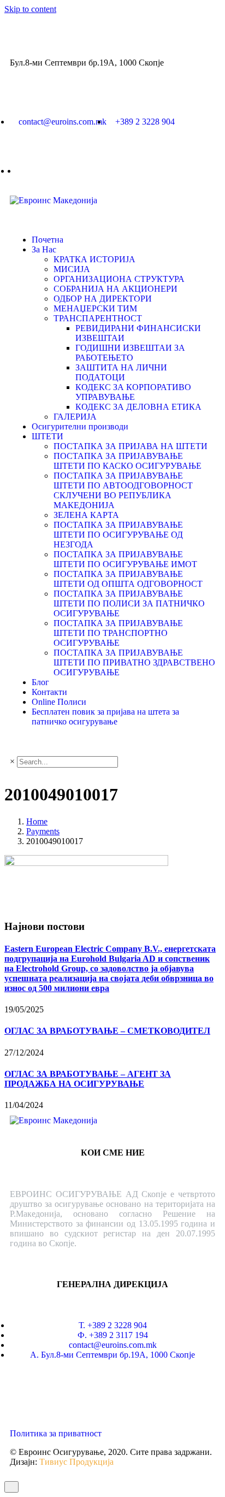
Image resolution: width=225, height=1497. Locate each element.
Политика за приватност (56, 1433)
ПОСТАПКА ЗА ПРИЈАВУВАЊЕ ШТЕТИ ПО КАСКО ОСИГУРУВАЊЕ (128, 460)
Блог (40, 682)
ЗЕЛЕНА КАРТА (86, 515)
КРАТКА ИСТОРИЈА (94, 259)
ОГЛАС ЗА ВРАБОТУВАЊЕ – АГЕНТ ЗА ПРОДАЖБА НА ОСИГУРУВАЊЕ (87, 1078)
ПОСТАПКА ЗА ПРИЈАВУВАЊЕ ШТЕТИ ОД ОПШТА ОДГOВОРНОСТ (128, 578)
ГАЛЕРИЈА (75, 416)
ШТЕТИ (47, 436)
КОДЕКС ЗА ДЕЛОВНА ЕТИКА (138, 406)
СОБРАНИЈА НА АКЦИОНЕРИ (115, 288)
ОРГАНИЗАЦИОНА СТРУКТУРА (119, 279)
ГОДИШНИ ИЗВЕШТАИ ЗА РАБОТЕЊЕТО (130, 352)
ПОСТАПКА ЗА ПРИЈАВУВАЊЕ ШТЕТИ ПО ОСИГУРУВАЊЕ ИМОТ (125, 559)
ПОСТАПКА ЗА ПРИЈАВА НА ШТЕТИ (131, 446)
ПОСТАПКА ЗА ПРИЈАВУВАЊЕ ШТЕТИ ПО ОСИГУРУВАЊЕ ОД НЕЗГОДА (118, 534)
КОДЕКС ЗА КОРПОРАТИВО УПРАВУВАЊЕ (133, 392)
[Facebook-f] (53, 1393)
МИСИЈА (72, 269)
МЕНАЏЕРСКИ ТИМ (95, 308)
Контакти (49, 692)
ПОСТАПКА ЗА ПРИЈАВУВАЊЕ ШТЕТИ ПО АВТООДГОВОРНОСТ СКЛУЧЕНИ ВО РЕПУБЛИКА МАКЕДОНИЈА (123, 490)
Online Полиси (59, 701)
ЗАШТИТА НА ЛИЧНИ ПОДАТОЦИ (121, 372)
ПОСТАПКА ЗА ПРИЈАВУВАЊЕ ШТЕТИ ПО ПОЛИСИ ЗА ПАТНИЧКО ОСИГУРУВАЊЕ (129, 603)
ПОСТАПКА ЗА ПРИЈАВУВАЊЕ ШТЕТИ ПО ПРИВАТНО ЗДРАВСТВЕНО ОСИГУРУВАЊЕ (134, 662)
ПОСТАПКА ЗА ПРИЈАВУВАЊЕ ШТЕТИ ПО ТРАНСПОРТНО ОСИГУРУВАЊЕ (118, 632)
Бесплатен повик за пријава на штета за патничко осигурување (105, 716)
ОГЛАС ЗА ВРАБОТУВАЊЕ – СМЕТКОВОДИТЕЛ (107, 1030)
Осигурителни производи (80, 426)
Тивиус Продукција (76, 1461)
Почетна (47, 239)
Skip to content (30, 9)
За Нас (44, 249)
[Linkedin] (23, 1393)
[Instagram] (82, 1393)
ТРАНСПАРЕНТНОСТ (98, 318)
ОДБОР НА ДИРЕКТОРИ (103, 298)
